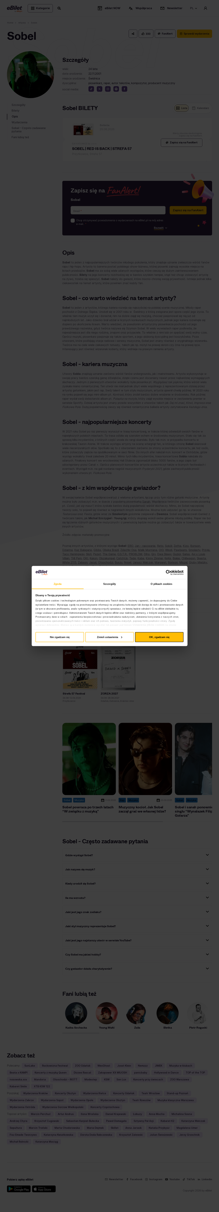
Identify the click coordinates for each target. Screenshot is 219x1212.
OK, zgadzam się (159, 636)
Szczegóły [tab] (109, 583)
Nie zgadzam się (60, 636)
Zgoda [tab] (57, 583)
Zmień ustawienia (107, 636)
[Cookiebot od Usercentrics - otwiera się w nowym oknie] (168, 572)
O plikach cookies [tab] (161, 583)
